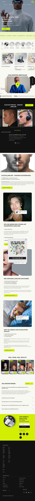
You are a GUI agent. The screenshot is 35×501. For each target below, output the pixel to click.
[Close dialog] (26, 239)
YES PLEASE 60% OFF (17, 258)
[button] (17, 248)
